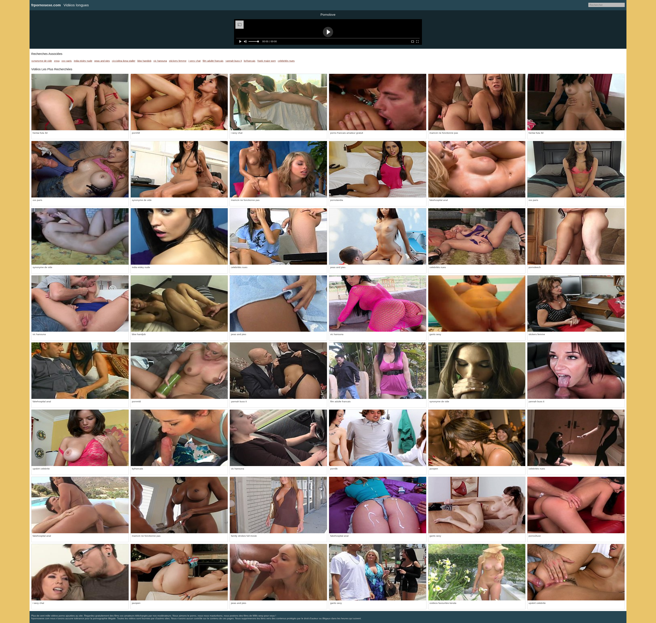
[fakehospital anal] (476, 169)
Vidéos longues (76, 5)
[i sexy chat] (278, 102)
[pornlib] (377, 438)
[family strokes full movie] (278, 505)
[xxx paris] (80, 169)
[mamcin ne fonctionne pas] (476, 102)
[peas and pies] (377, 236)
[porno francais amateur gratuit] (377, 102)
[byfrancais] (179, 438)
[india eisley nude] (179, 236)
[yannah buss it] (278, 370)
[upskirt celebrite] (80, 438)
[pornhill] (179, 102)
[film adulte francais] (377, 370)
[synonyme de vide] (179, 169)
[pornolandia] (377, 169)
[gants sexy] (476, 303)
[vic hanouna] (80, 303)
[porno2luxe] (576, 505)
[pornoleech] (576, 236)
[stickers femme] (576, 303)
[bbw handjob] (179, 303)
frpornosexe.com (46, 5)
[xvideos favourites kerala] (476, 572)
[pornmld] (179, 370)
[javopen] (476, 438)
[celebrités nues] (278, 236)
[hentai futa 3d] (80, 102)
